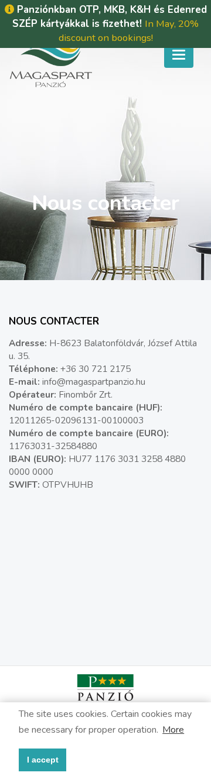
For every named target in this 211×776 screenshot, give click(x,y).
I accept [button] (43, 759)
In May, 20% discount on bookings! (129, 30)
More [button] (173, 729)
